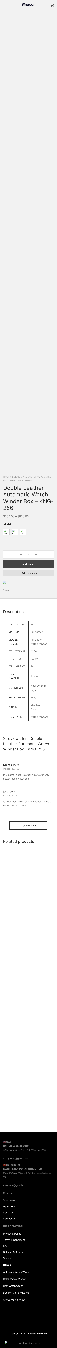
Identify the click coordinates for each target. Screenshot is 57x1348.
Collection (17, 477)
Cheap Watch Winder (15, 1299)
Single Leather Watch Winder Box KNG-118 (27, 975)
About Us (8, 1212)
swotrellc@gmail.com (15, 1185)
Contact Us (9, 1218)
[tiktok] (40, 1338)
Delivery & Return (13, 1252)
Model (7, 524)
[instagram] (17, 1338)
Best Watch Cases (13, 1285)
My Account (9, 1206)
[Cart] (52, 5)
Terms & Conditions (14, 1239)
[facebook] (32, 1338)
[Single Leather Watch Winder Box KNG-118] (28, 945)
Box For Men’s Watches (16, 1292)
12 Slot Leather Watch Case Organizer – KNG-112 (25, 1112)
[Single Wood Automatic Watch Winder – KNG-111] (28, 876)
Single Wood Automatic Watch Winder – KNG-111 (25, 907)
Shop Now (9, 1200)
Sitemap (7, 1258)
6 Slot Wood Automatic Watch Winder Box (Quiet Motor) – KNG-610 (26, 1043)
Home (6, 477)
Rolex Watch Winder (14, 1278)
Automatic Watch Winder (17, 1272)
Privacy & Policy (12, 1233)
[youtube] (25, 1338)
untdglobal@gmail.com (16, 1158)
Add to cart (28, 564)
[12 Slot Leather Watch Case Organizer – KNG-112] (28, 1081)
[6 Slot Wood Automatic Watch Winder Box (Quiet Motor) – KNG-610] (28, 1012)
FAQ (5, 1245)
